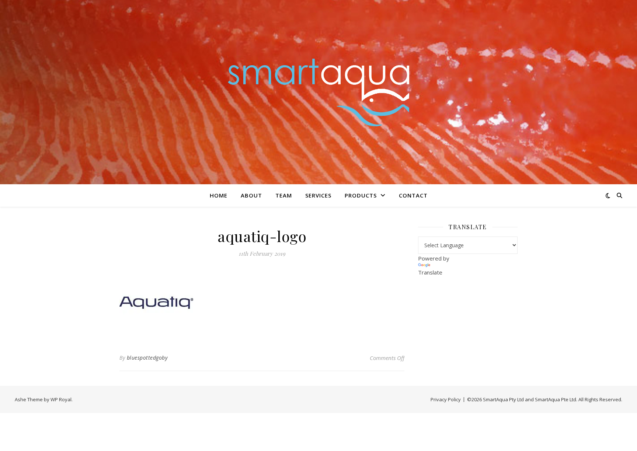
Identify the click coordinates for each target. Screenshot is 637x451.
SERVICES (318, 195)
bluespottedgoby (147, 357)
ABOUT (251, 195)
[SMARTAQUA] (318, 92)
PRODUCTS (361, 195)
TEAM (283, 195)
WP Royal (61, 399)
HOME (218, 195)
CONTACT (413, 195)
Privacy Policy (446, 399)
